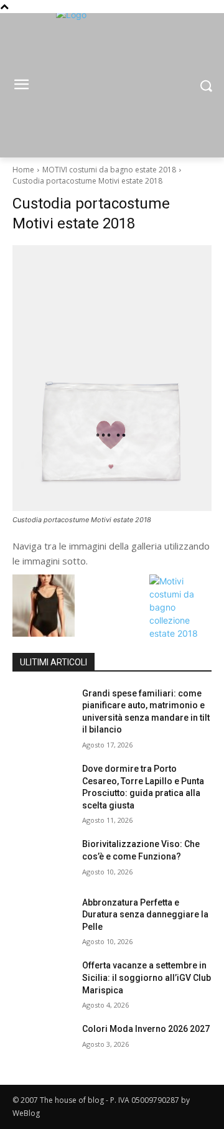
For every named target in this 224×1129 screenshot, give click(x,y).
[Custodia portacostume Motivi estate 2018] (112, 378)
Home (23, 169)
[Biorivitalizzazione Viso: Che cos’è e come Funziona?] (42, 859)
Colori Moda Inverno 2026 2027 (146, 1029)
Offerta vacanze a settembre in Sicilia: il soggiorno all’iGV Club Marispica (146, 977)
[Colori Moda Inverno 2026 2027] (42, 1044)
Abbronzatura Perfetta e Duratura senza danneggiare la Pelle (145, 914)
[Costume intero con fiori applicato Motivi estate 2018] (43, 633)
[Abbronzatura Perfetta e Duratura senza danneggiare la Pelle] (42, 918)
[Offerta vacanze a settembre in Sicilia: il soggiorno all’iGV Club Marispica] (42, 980)
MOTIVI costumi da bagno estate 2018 (109, 169)
